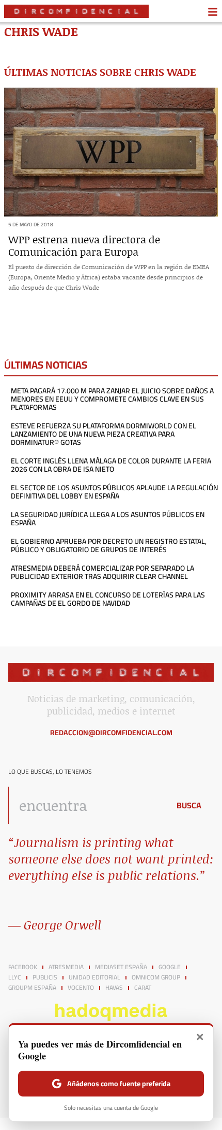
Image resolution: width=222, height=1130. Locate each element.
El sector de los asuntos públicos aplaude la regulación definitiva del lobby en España (114, 492)
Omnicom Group (156, 977)
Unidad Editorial (94, 977)
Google (169, 967)
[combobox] (86, 805)
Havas (114, 988)
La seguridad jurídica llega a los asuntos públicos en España (107, 518)
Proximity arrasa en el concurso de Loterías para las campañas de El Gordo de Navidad (108, 599)
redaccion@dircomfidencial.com (111, 732)
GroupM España (32, 988)
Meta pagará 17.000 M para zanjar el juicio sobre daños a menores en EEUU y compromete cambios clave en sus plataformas (112, 399)
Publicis (45, 977)
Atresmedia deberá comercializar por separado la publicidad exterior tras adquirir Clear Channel (102, 572)
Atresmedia (66, 967)
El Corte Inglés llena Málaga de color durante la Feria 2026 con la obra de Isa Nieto (111, 465)
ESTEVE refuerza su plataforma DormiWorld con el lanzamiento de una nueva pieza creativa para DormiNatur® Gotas (103, 434)
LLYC (14, 977)
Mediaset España (121, 967)
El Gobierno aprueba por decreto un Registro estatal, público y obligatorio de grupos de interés (109, 545)
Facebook (22, 967)
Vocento (81, 988)
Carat (142, 988)
